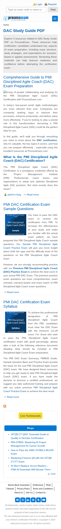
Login (39, 4)
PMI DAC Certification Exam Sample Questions (26, 206)
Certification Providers (28, 520)
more (53, 474)
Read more (33, 194)
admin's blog (14, 194)
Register (52, 4)
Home (6, 25)
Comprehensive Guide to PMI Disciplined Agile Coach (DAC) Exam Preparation (28, 81)
